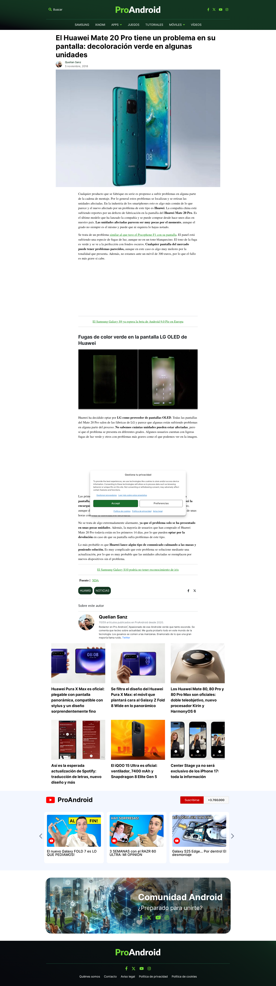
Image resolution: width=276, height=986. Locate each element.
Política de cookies (122, 511)
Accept (115, 503)
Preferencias (161, 503)
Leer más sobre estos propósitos (132, 495)
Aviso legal (158, 511)
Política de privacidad (141, 511)
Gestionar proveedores (106, 495)
